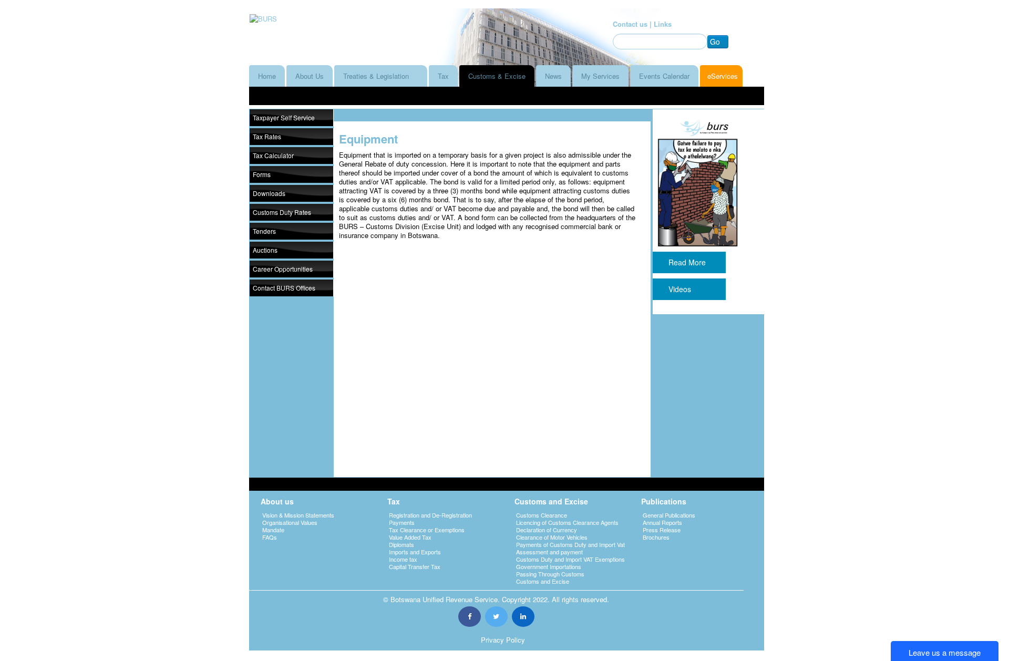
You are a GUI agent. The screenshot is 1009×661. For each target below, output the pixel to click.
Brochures (656, 537)
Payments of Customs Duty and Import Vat (570, 544)
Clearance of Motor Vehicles (552, 537)
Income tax (403, 559)
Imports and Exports (415, 552)
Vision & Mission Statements (298, 515)
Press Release (662, 529)
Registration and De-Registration (430, 515)
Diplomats (401, 544)
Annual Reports (662, 522)
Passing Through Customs (550, 574)
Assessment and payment (549, 552)
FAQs (269, 537)
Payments (402, 522)
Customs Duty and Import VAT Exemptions (570, 559)
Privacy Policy (503, 640)
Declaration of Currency (546, 529)
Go (715, 41)
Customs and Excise (542, 581)
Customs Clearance (541, 515)
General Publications (669, 515)
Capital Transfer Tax (414, 566)
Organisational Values (289, 522)
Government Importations (548, 566)
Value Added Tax (410, 537)
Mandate (273, 529)
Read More (689, 262)
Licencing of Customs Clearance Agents (567, 522)
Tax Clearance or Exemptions (427, 529)
